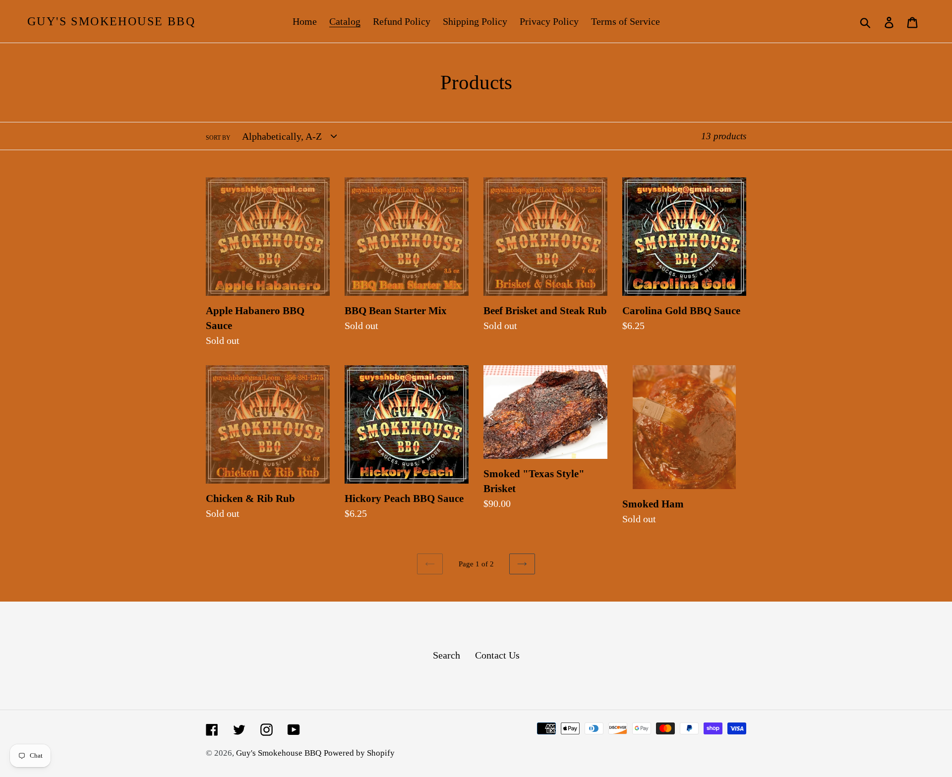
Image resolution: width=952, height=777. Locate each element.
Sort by (218, 137)
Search (446, 655)
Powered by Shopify (359, 753)
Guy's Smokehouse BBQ (111, 21)
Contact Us (497, 655)
